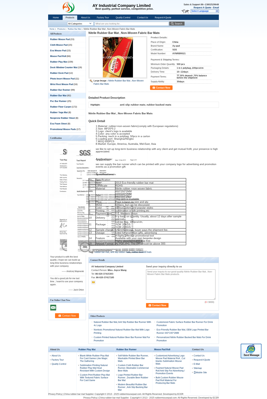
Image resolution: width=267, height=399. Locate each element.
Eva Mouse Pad (58, 50)
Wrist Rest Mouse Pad (61, 84)
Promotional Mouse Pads (63, 129)
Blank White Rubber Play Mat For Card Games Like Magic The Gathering (94, 358)
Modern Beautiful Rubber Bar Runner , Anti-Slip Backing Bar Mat (133, 387)
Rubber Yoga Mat (59, 112)
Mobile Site (201, 372)
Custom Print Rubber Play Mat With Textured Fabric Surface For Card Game (95, 378)
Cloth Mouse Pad (59, 45)
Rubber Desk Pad (59, 73)
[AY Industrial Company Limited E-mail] (93, 282)
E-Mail (197, 364)
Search (178, 23)
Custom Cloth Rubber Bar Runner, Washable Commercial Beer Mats (133, 368)
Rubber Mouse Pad (60, 39)
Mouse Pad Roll (58, 56)
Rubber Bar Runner (60, 90)
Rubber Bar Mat (74, 29)
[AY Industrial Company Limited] (217, 11)
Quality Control (123, 17)
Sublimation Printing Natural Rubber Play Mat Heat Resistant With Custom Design (95, 368)
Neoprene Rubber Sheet (62, 118)
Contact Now (163, 87)
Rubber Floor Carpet (60, 107)
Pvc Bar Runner (58, 101)
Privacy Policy (55, 394)
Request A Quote (202, 7)
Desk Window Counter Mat (63, 67)
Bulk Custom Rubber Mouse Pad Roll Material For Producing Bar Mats (169, 380)
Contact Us (142, 17)
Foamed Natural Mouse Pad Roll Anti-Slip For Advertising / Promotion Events (170, 371)
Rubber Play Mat (58, 62)
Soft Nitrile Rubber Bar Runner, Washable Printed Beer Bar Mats (133, 358)
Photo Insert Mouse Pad (62, 78)
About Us (85, 17)
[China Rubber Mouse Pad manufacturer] (70, 7)
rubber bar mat (101, 252)
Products (70, 17)
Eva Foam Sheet (58, 123)
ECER (180, 394)
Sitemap (198, 368)
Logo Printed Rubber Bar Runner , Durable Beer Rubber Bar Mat (133, 378)
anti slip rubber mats (120, 252)
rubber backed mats (141, 252)
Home (56, 17)
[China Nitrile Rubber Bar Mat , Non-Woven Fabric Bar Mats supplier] (118, 57)
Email (216, 7)
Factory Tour (103, 17)
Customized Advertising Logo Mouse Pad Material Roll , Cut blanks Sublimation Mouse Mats (170, 359)
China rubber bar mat (74, 394)
